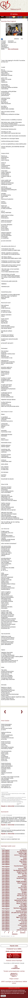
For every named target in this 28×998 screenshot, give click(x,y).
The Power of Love (21, 901)
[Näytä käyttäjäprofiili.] (14, 35)
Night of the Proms (21, 917)
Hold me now (23, 923)
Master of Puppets (22, 903)
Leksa (16, 967)
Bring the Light (23, 853)
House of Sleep (22, 887)
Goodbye (24, 892)
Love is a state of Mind (20, 855)
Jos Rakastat (23, 850)
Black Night (24, 905)
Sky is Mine (24, 886)
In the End (24, 922)
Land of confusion (22, 930)
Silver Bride (24, 889)
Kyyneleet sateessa (21, 911)
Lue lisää (22, 993)
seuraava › (23, 932)
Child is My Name (22, 894)
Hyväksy (3, 995)
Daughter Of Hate (22, 872)
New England (5, 850)
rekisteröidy (11, 806)
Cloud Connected (22, 883)
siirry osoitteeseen (13, 49)
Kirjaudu (3, 806)
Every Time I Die (22, 873)
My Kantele (24, 859)
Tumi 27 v (14, 976)
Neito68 (10, 815)
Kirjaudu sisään (14, 945)
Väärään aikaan (22, 915)
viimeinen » (15, 934)
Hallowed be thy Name (20, 900)
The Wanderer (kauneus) (20, 870)
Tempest (24, 875)
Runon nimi (23, 848)
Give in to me (23, 928)
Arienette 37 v (14, 975)
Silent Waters (23, 861)
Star (9, 828)
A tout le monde (22, 925)
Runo (18, 804)
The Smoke (24, 862)
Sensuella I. (24, 914)
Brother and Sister (22, 878)
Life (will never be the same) (19, 912)
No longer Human (22, 851)
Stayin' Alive (23, 919)
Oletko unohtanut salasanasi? (14, 951)
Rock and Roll (23, 906)
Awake (25, 858)
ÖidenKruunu (16, 968)
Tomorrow (24, 890)
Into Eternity (23, 856)
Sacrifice (24, 884)
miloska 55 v (14, 973)
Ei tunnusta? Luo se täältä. (14, 948)
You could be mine (22, 898)
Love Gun (24, 897)
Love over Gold (23, 920)
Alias (25, 880)
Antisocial (24, 926)
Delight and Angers (21, 881)
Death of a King (22, 869)
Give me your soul (22, 895)
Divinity (25, 864)
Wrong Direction (22, 876)
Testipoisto (10, 837)
